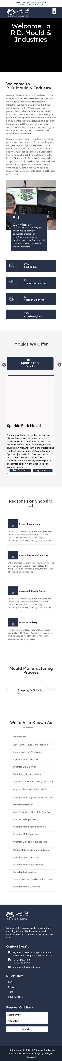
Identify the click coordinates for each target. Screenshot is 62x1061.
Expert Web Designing (33, 1053)
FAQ (10, 982)
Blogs (11, 987)
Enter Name (14, 1014)
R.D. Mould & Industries (44, 1050)
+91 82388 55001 (38, 2)
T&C (10, 991)
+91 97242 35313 (23, 2)
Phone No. (13, 1020)
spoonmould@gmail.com (26, 967)
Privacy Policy (15, 996)
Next (58, 364)
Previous (3, 364)
